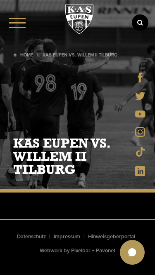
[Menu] (17, 22)
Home (26, 55)
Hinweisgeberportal (111, 236)
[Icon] (140, 22)
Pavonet (105, 250)
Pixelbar (81, 250)
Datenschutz (31, 236)
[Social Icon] (140, 80)
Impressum (67, 236)
